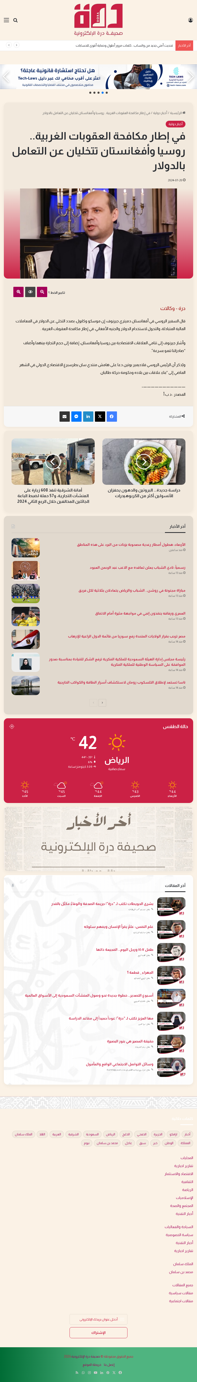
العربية (56, 1134)
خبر (155, 1143)
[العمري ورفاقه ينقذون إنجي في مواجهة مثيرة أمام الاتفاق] (26, 616)
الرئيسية (176, 113)
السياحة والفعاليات (179, 1227)
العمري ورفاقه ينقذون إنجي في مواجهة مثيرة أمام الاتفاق (140, 613)
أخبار (187, 1134)
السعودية (92, 1134)
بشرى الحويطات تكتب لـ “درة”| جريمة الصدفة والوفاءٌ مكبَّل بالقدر (102, 904)
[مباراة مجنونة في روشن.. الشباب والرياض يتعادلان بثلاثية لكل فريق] (26, 593)
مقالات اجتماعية (181, 1301)
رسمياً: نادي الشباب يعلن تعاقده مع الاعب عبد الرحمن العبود (137, 567)
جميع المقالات (182, 1285)
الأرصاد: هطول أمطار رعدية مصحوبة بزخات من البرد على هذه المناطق (131, 544)
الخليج (126, 1134)
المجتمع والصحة (181, 1206)
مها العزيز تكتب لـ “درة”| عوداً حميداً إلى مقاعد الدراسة (111, 1018)
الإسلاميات (184, 1198)
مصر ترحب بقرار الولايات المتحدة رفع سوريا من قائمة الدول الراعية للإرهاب (126, 636)
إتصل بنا (109, 1365)
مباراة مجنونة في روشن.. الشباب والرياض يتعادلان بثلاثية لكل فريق (131, 590)
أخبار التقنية (184, 1214)
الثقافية (187, 1182)
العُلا (42, 1134)
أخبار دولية (160, 113)
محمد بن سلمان (107, 1143)
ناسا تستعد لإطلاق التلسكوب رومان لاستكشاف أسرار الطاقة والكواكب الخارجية (121, 682)
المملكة (185, 1143)
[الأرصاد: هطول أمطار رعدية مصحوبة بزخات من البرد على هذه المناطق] (26, 547)
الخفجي (141, 1134)
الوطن (169, 1143)
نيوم (87, 1143)
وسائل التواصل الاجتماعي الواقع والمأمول (119, 1064)
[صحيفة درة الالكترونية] (98, 20)
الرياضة (187, 1190)
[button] (107, 93)
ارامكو (173, 1134)
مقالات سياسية (181, 1293)
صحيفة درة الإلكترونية (85, 1356)
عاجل (128, 1143)
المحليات (187, 1158)
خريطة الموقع (92, 1365)
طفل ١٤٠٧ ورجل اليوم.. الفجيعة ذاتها (124, 949)
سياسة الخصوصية (179, 1235)
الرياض (110, 1134)
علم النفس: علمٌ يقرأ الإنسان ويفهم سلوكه (118, 927)
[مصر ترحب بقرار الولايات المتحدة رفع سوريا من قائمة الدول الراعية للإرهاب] (26, 639)
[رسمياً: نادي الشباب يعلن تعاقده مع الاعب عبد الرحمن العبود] (26, 570)
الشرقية (73, 1134)
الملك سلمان (23, 1134)
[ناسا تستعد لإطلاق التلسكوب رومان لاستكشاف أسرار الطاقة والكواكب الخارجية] (26, 685)
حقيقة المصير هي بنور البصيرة (130, 1041)
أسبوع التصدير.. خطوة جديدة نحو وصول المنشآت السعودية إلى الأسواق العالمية (89, 995)
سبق (142, 1143)
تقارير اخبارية (183, 1166)
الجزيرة (158, 1134)
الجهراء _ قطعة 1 (140, 972)
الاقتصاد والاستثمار (178, 1174)
